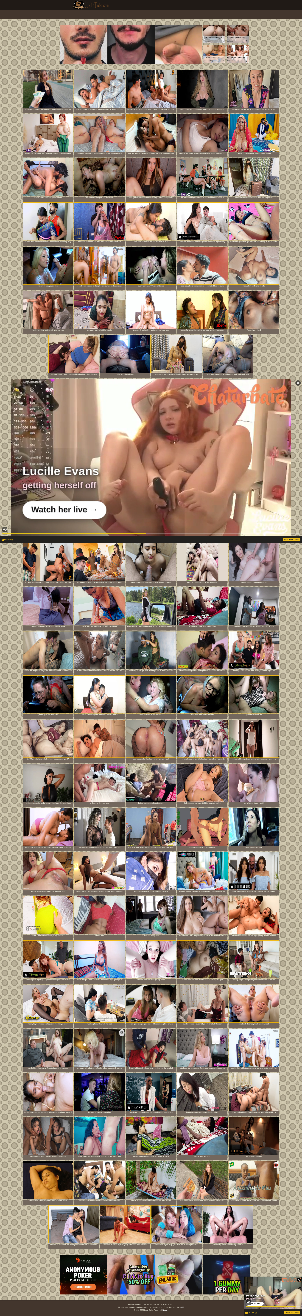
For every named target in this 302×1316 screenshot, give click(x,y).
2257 (182, 1307)
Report (165, 1310)
